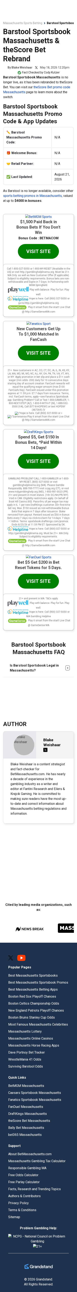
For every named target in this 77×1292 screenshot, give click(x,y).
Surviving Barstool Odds (25, 1066)
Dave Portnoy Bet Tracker (26, 1052)
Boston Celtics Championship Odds (33, 1003)
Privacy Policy (18, 1203)
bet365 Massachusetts (25, 1135)
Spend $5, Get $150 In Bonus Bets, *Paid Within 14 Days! (38, 442)
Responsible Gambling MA (27, 1168)
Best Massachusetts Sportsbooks (33, 975)
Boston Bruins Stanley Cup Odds (31, 1017)
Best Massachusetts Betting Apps (33, 989)
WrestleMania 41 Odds (24, 1059)
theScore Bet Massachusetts (29, 1121)
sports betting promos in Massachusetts (32, 196)
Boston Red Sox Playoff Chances (32, 996)
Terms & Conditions (22, 1210)
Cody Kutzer (52, 72)
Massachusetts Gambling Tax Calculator (37, 1161)
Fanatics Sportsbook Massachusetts (34, 1100)
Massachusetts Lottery (25, 1031)
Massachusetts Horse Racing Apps (33, 1045)
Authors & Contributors (24, 1196)
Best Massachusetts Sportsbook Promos (38, 982)
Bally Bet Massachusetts (26, 1128)
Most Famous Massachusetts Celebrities (38, 1024)
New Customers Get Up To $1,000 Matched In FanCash (38, 334)
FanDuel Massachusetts (25, 1107)
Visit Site (38, 251)
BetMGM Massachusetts (26, 1086)
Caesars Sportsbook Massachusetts (34, 1093)
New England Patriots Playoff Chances (36, 1010)
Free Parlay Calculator (24, 1182)
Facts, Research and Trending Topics (34, 1189)
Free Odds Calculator (23, 1175)
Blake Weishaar (21, 67)
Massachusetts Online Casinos (30, 1038)
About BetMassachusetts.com (30, 1154)
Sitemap (14, 1217)
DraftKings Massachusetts (27, 1114)
